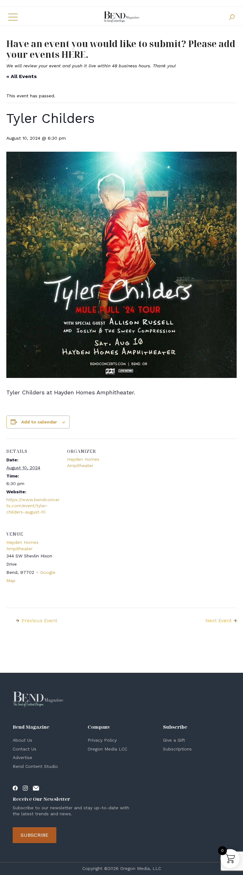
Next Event (218, 620)
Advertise (22, 757)
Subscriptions (177, 748)
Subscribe (34, 835)
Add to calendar (39, 421)
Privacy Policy (102, 740)
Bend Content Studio (35, 766)
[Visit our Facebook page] (15, 787)
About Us (22, 740)
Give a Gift (174, 740)
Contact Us (24, 748)
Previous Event (39, 620)
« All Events (21, 76)
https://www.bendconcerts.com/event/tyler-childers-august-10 (32, 505)
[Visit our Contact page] (36, 787)
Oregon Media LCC (107, 748)
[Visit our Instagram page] (25, 787)
